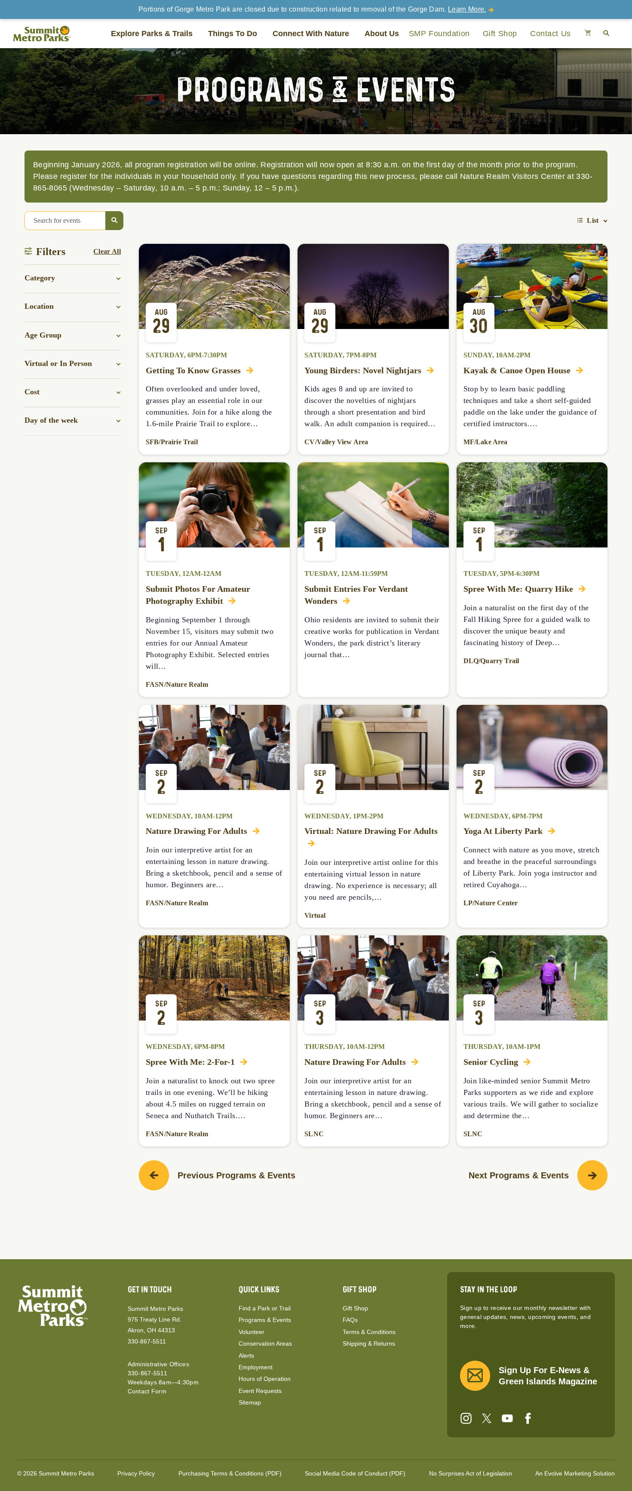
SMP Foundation (439, 33)
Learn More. (467, 9)
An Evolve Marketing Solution (575, 1473)
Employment (256, 1367)
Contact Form (147, 1391)
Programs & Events (265, 1319)
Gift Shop (500, 33)
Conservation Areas (265, 1343)
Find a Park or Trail (265, 1308)
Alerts (246, 1355)
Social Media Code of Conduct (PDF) (355, 1473)
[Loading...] (587, 33)
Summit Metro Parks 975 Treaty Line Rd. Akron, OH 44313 (155, 1319)
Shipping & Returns (369, 1343)
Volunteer (251, 1331)
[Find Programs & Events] (114, 220)
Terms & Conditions (369, 1331)
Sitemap (250, 1402)
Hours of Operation (265, 1378)
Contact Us (550, 33)
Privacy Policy (136, 1473)
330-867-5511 (147, 1341)
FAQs (350, 1319)
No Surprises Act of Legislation (470, 1473)
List (592, 220)
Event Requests (260, 1390)
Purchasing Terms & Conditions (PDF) (230, 1473)
